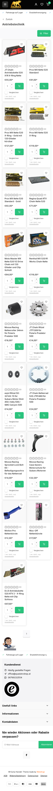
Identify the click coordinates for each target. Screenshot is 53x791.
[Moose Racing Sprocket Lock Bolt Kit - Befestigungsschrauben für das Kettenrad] (14, 443)
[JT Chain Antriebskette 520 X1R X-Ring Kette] (14, 51)
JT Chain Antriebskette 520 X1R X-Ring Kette (14, 72)
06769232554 (15, 677)
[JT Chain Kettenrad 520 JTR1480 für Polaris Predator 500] (39, 374)
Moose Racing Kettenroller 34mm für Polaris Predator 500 (14, 331)
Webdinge (41, 772)
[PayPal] (16, 784)
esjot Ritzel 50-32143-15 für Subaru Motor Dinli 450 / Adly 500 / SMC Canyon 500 (14, 399)
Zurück (9, 19)
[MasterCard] (23, 784)
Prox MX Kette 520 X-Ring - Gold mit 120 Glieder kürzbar (14, 137)
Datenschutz (33, 776)
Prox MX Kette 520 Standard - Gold (14, 200)
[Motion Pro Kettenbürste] (14, 512)
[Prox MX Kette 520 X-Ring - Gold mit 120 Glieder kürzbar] (14, 114)
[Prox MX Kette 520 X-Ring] (39, 114)
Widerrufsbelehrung (18, 776)
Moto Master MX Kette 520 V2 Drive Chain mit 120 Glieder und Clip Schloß (14, 264)
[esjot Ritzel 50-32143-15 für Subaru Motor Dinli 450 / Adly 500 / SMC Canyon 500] (14, 374)
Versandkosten (9, 98)
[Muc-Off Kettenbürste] (39, 512)
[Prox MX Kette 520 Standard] (39, 51)
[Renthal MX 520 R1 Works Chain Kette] (39, 239)
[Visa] (30, 784)
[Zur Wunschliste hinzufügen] (22, 44)
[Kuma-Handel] (15, 4)
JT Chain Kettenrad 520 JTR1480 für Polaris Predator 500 (38, 397)
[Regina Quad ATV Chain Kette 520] (39, 179)
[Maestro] (37, 784)
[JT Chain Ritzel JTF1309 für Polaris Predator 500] (39, 308)
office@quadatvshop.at (19, 673)
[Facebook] (26, 755)
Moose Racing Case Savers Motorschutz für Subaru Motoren (37, 466)
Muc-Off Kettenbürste (35, 532)
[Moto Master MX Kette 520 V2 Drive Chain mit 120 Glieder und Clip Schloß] (14, 239)
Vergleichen (14, 92)
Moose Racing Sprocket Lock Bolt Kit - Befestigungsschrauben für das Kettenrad (14, 468)
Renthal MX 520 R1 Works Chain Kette (38, 260)
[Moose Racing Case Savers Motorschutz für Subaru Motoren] (39, 443)
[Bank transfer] (9, 784)
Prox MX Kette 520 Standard (38, 71)
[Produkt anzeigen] (19, 86)
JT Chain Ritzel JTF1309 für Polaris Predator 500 (37, 331)
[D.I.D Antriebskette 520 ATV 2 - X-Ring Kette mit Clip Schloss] (14, 572)
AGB (5, 776)
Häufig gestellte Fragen (19, 670)
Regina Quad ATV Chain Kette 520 (38, 200)
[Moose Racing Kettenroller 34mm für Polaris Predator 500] (14, 308)
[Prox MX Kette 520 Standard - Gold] (14, 179)
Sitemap (43, 776)
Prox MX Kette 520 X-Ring (38, 134)
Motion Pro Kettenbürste (11, 532)
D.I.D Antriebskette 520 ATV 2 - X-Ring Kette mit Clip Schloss (14, 595)
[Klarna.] (43, 784)
